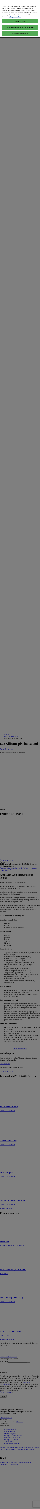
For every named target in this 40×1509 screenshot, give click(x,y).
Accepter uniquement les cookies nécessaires (20, 27)
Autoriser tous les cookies (20, 33)
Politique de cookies (15, 17)
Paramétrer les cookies (20, 21)
